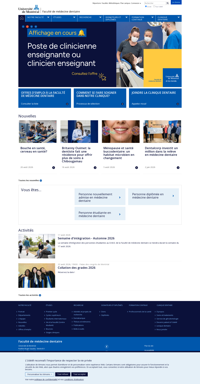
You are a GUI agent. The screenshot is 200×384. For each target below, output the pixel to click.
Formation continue (138, 305)
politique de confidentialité (46, 379)
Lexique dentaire (164, 326)
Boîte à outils (79, 329)
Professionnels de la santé (140, 311)
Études (49, 305)
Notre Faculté (24, 305)
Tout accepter (79, 374)
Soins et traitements (165, 315)
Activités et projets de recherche (82, 313)
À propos (160, 311)
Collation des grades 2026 (77, 267)
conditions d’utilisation (74, 379)
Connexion (135, 3)
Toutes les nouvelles (28, 180)
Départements (24, 315)
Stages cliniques (52, 332)
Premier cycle (51, 311)
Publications (79, 325)
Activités (21, 326)
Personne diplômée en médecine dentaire (148, 195)
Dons (103, 311)
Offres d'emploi (24, 329)
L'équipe (21, 318)
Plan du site (148, 346)
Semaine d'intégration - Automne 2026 (86, 238)
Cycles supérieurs (53, 315)
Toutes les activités (28, 295)
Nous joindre (162, 329)
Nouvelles (22, 322)
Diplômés (105, 315)
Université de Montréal (28, 9)
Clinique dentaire (165, 305)
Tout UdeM (159, 7)
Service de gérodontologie (168, 318)
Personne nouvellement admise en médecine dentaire (95, 197)
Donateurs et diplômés (112, 305)
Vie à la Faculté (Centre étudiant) (55, 323)
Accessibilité (149, 350)
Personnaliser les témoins (39, 374)
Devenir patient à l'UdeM (167, 322)
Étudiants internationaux (56, 318)
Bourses (49, 329)
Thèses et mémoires (82, 321)
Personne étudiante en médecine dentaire (95, 214)
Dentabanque (79, 318)
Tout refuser (62, 374)
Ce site (149, 7)
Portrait (21, 311)
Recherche (78, 305)
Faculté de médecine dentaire (61, 11)
